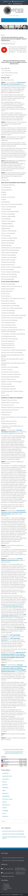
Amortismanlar (5, 773)
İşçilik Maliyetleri (6, 796)
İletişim (3, 790)
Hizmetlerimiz (5, 787)
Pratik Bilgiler (5, 810)
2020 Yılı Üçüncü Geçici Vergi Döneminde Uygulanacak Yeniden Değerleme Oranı (14, 752)
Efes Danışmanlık (11, 43)
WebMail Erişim (18, 3)
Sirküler (4, 813)
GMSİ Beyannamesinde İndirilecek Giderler (12, 749)
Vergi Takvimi (5, 816)
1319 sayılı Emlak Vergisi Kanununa (11, 606)
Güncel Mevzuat (7, 888)
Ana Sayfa (6, 884)
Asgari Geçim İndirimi (7, 776)
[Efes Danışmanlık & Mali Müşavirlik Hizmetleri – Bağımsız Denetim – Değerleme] (14, 10)
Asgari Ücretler (5, 779)
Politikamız (4, 807)
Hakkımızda (5, 784)
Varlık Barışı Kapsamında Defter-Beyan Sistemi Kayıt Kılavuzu (14, 837)
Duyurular (4, 782)
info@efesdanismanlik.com (19, 1)
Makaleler (4, 802)
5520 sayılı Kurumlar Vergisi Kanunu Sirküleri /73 (13, 831)
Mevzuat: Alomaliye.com (6, 894)
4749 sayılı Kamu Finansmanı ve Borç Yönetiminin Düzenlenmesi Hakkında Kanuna (13, 512)
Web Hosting (20, 894)
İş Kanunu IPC (5, 793)
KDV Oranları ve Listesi (7, 799)
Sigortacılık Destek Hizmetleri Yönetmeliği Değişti (13, 834)
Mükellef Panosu (6, 805)
